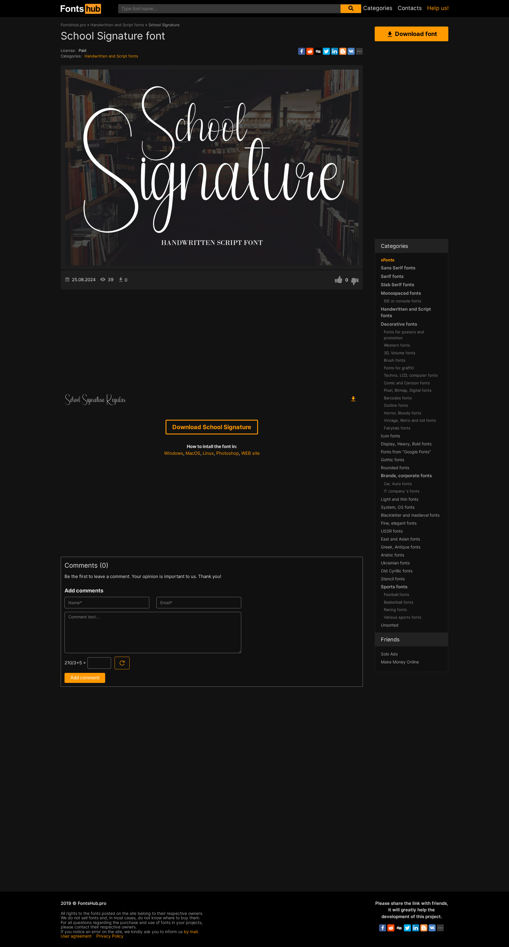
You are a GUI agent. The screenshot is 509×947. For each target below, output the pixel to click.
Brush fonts (394, 360)
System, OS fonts (397, 507)
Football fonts (396, 594)
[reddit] (309, 51)
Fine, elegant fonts (399, 523)
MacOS (193, 453)
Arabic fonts (392, 554)
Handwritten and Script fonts (111, 56)
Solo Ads (389, 653)
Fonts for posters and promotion (404, 335)
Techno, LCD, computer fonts (411, 375)
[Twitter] (326, 51)
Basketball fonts (398, 602)
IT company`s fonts (401, 491)
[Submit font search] (351, 8)
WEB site (250, 453)
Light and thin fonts (399, 499)
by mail (191, 931)
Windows (173, 453)
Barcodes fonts (398, 398)
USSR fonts (392, 530)
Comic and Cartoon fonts (407, 383)
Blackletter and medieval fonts (410, 515)
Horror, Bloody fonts (402, 413)
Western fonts (397, 345)
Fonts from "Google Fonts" (406, 451)
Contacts (410, 8)
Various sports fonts (402, 617)
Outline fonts (396, 405)
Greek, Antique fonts (400, 546)
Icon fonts (390, 435)
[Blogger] (342, 51)
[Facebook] (301, 51)
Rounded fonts (395, 467)
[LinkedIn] (334, 51)
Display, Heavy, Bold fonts (406, 443)
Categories (377, 8)
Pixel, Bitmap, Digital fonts (408, 390)
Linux (208, 453)
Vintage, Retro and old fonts (410, 420)
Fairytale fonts (397, 428)
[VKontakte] (351, 51)
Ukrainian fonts (395, 562)
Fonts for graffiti (399, 367)
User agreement (76, 935)
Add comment (84, 677)
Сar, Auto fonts (398, 483)
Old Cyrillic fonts (396, 570)
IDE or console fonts (402, 301)
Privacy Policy (109, 935)
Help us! (438, 8)
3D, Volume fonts (399, 352)
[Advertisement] (212, 339)
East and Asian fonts (400, 538)
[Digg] (318, 51)
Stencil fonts (393, 578)
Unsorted (390, 625)
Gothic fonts (392, 459)
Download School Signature (211, 427)
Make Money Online (400, 661)
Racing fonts (395, 609)
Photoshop (227, 453)
